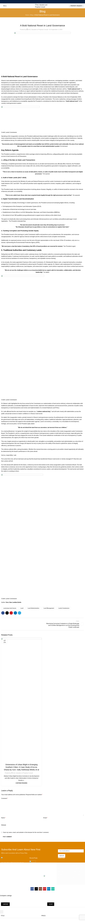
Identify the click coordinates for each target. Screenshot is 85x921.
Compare (5, 904)
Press (21, 761)
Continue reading (21, 783)
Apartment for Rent (77, 865)
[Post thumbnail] (33, 863)
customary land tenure (9, 608)
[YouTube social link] (43, 1)
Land (22, 608)
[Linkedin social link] (46, 1)
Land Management (49, 608)
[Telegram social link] (19, 613)
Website (3, 825)
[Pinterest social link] (11, 613)
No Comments (45, 870)
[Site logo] (42, 5)
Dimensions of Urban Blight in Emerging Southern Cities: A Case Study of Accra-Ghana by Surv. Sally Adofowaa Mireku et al (21, 767)
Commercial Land (77, 868)
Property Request (76, 5)
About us (60, 868)
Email (45, 817)
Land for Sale (76, 874)
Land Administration (33, 608)
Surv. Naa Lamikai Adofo (13, 602)
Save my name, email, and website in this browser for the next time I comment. (26, 832)
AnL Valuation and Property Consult (16, 886)
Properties (61, 877)
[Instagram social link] (41, 1)
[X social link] (39, 1)
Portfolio (60, 874)
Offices (74, 877)
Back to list (42, 624)
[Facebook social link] (37, 1)
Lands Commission (63, 608)
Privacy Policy (23, 853)
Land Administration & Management (42, 21)
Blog (31, 15)
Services (60, 871)
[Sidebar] (2, 892)
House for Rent (76, 871)
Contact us (61, 880)
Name (3, 817)
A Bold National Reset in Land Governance (42, 866)
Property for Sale (77, 880)
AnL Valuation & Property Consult (38, 29)
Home (27, 15)
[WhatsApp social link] (48, 1)
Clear (51, 904)
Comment (4, 798)
